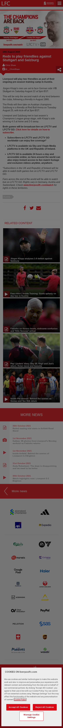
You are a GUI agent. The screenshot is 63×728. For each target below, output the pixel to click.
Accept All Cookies (18, 707)
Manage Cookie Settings (31, 716)
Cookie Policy (20, 699)
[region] (31, 697)
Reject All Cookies (44, 707)
